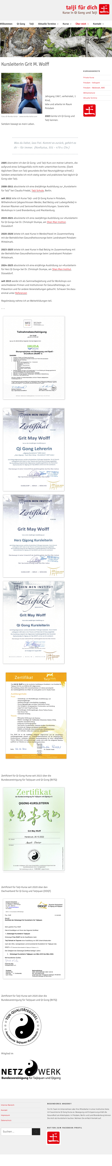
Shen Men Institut (56, 222)
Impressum (5, 1115)
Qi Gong (21, 23)
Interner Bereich (7, 1105)
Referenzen (21, 293)
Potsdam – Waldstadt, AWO (94, 88)
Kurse (66, 23)
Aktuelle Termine (47, 23)
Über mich (81, 23)
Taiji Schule (38, 190)
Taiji (31, 23)
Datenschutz (6, 1120)
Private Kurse (88, 77)
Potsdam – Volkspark (91, 83)
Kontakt (97, 23)
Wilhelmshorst (89, 93)
